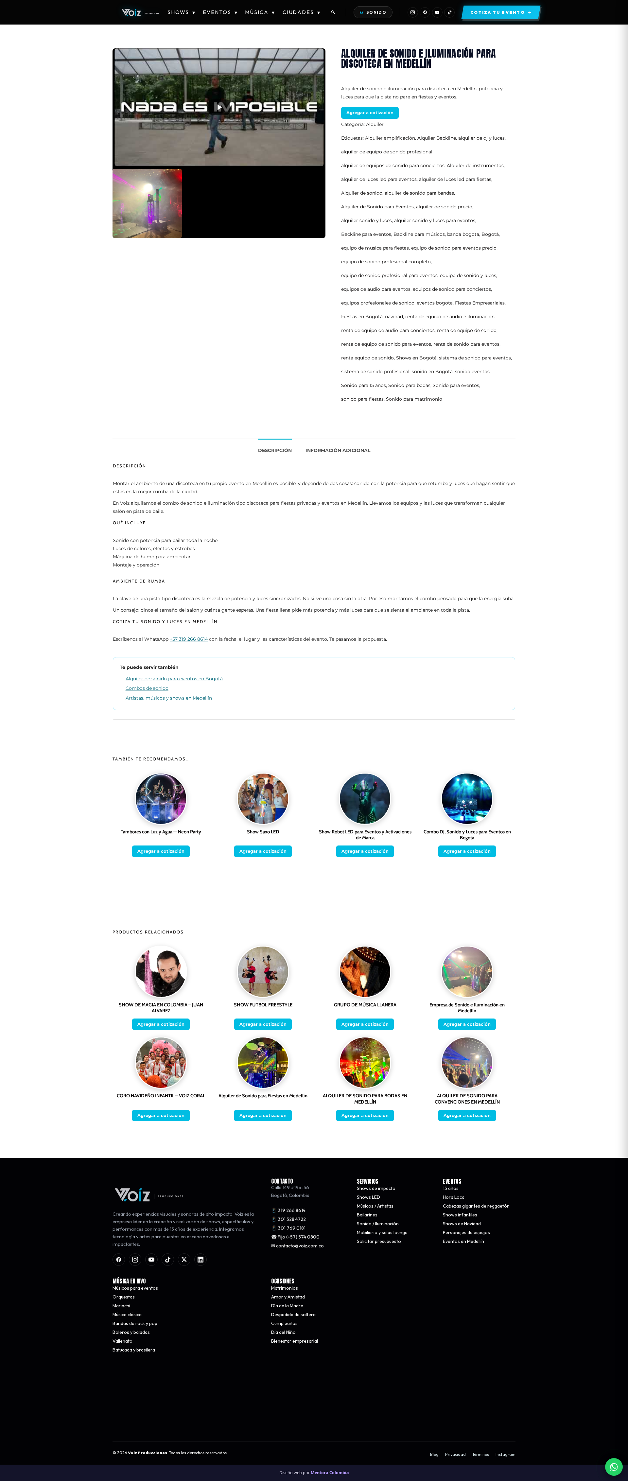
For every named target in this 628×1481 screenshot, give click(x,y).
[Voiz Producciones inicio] (185, 1195)
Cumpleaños (284, 1323)
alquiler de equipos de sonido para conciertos (393, 165)
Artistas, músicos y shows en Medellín (169, 698)
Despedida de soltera (293, 1314)
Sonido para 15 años (363, 385)
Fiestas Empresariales (480, 303)
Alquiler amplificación (390, 138)
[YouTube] (437, 12)
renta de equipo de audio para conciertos (388, 330)
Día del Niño (283, 1332)
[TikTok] (449, 12)
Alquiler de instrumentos (475, 165)
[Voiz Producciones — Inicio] (140, 12)
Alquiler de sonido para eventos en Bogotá (174, 679)
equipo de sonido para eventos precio (454, 248)
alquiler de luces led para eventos (379, 179)
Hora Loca (453, 1197)
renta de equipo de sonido (467, 330)
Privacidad (455, 1454)
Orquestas (124, 1297)
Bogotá (490, 234)
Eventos (220, 12)
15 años (451, 1188)
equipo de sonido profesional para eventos (389, 275)
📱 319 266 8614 (288, 1210)
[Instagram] (413, 12)
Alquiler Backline (436, 138)
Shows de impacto (376, 1188)
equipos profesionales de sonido (377, 303)
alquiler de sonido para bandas (419, 193)
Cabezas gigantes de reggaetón (476, 1206)
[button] (219, 107)
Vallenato (122, 1341)
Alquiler (375, 124)
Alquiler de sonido (361, 193)
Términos (480, 1454)
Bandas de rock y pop (135, 1323)
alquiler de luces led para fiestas (455, 179)
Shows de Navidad (462, 1224)
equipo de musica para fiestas (375, 248)
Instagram (505, 1454)
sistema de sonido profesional (375, 372)
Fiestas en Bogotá (362, 317)
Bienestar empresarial (294, 1341)
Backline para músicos (419, 234)
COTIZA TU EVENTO (217, 1419)
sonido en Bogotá (432, 372)
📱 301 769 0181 (288, 1228)
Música (260, 12)
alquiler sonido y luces (366, 220)
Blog (434, 1454)
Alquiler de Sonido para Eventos (377, 207)
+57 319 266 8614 (189, 639)
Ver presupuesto (410, 1419)
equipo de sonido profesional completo (386, 262)
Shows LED (368, 1197)
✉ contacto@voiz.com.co (297, 1246)
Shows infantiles (460, 1215)
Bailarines (367, 1215)
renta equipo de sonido (367, 358)
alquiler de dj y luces (481, 138)
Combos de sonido (147, 688)
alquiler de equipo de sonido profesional (386, 152)
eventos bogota (435, 303)
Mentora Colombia (330, 1472)
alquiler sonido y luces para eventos (434, 220)
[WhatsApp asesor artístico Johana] (614, 1467)
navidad (394, 317)
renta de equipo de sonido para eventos (386, 344)
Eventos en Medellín (463, 1241)
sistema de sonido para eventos (475, 358)
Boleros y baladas (131, 1332)
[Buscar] (333, 12)
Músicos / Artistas (375, 1206)
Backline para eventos (366, 234)
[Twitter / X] (184, 1259)
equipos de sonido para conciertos (452, 289)
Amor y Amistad (288, 1297)
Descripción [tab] (275, 450)
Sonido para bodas (409, 385)
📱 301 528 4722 (288, 1219)
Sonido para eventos (456, 385)
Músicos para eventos (135, 1288)
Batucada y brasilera (134, 1350)
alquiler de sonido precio (444, 207)
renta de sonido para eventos (466, 344)
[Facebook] (425, 12)
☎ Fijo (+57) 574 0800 (295, 1237)
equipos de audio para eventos (375, 289)
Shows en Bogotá (416, 358)
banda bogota (463, 234)
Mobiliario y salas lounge (382, 1232)
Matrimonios (284, 1288)
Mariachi (121, 1306)
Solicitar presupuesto (379, 1241)
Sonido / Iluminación (378, 1224)
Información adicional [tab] (337, 450)
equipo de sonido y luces (468, 275)
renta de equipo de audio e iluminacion (450, 317)
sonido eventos (472, 372)
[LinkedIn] (200, 1259)
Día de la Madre (287, 1306)
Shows (181, 12)
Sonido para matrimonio (414, 399)
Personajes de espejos (466, 1232)
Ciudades (302, 12)
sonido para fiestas (362, 399)
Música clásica (127, 1314)
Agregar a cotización (369, 112)
